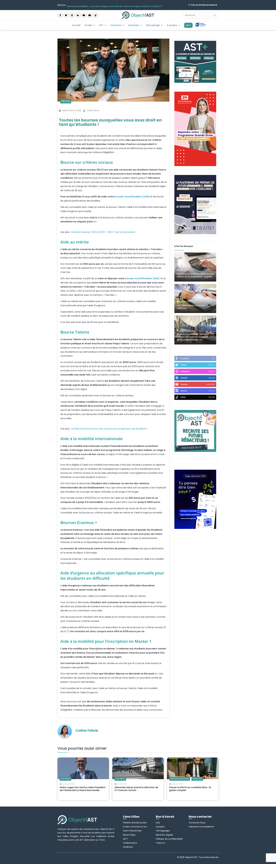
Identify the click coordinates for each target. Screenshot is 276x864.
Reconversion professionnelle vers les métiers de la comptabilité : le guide (195, 275)
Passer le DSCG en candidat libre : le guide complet (190, 789)
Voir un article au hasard (204, 4)
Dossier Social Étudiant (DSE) (132, 196)
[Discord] (89, 15)
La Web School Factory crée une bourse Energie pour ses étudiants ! (109, 428)
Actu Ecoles (65, 779)
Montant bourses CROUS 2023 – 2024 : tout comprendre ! (103, 232)
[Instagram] (71, 15)
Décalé (65, 101)
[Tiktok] (95, 15)
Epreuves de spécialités (179, 779)
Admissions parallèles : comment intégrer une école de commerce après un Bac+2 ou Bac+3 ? (114, 5)
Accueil (76, 25)
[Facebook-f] (60, 15)
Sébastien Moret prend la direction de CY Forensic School (136, 789)
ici (94, 221)
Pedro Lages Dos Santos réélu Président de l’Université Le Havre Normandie (83, 789)
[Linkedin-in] (77, 15)
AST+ (188, 25)
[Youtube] (83, 15)
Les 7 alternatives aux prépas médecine (191, 307)
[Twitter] (66, 15)
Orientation (197, 779)
